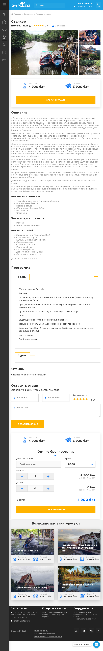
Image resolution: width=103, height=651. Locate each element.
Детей (19, 483)
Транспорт (4, 29)
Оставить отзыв (28, 424)
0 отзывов (60, 26)
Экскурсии (4, 14)
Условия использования (44, 634)
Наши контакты (41, 631)
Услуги (4, 37)
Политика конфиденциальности (48, 637)
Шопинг (4, 21)
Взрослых (21, 471)
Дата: (24, 459)
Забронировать (56, 100)
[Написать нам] (96, 644)
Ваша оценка (80, 395)
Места (4, 44)
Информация (4, 52)
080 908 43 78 (20, 618)
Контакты (4, 59)
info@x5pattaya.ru (22, 621)
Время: (68, 459)
